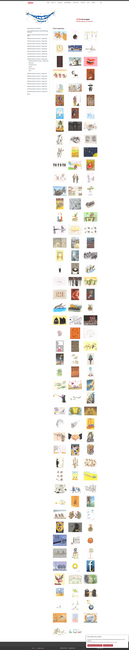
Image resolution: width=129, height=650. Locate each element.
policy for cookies (113, 642)
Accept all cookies (108, 645)
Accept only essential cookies (95, 645)
